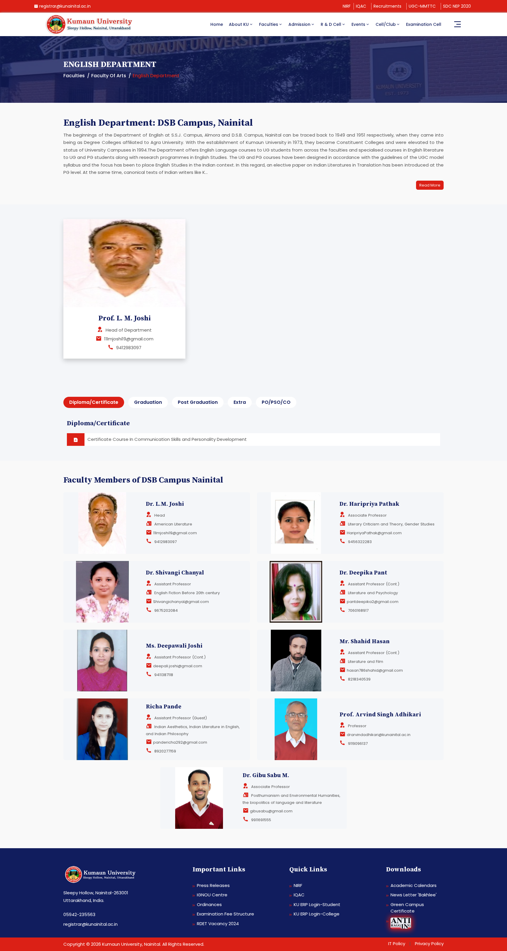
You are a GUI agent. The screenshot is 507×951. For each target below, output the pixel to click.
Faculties (268, 24)
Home (216, 24)
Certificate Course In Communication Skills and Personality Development (167, 439)
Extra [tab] (240, 402)
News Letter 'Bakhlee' (414, 895)
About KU (239, 24)
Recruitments (387, 6)
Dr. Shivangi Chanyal (175, 573)
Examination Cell (423, 24)
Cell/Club (386, 24)
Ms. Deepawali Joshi (174, 646)
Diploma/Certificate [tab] (93, 402)
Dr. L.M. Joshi (165, 504)
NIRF (347, 6)
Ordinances (209, 904)
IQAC (361, 6)
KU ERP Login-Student (317, 904)
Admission (299, 24)
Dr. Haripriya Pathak (369, 504)
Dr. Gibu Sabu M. (266, 775)
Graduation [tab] (148, 402)
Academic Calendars (414, 885)
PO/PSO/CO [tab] (276, 402)
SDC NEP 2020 (457, 6)
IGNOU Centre (212, 895)
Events (358, 24)
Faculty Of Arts (108, 75)
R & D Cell (331, 24)
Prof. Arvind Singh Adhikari (380, 714)
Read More (429, 185)
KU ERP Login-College (316, 914)
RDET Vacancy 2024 (218, 923)
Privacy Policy (429, 943)
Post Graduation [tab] (198, 402)
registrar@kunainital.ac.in (65, 6)
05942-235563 (79, 914)
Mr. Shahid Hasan (364, 641)
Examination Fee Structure (225, 914)
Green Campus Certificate (407, 907)
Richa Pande (163, 706)
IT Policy (396, 943)
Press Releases (213, 885)
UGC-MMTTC (422, 6)
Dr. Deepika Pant (363, 573)
